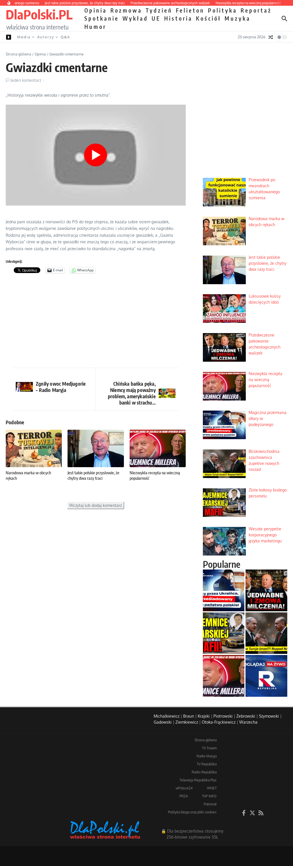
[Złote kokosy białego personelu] (224, 633)
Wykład (135, 18)
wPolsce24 (184, 788)
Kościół (208, 18)
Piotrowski (223, 716)
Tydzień (159, 10)
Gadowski (163, 722)
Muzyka (238, 18)
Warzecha (248, 722)
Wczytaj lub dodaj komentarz (95, 505)
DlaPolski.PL (39, 14)
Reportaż (256, 10)
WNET (212, 788)
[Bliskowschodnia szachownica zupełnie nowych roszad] (266, 633)
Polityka (222, 10)
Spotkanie (101, 18)
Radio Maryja (207, 756)
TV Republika (207, 764)
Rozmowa (126, 10)
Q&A (65, 37)
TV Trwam (209, 748)
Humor (95, 26)
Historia (178, 18)
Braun (188, 716)
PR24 (183, 796)
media (24, 37)
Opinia (95, 10)
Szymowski (269, 716)
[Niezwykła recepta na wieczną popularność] (224, 676)
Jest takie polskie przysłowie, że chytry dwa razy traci (93, 475)
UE (156, 18)
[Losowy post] (270, 37)
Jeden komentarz (26, 80)
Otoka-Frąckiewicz (218, 722)
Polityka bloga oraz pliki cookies (192, 812)
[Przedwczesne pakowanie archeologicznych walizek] (266, 590)
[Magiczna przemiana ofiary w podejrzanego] (224, 590)
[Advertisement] (96, 322)
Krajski (204, 716)
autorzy (45, 37)
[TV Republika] (266, 676)
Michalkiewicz (166, 716)
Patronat (210, 804)
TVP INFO (209, 796)
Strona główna (18, 54)
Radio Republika (204, 772)
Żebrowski (245, 716)
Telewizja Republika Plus (198, 780)
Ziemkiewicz (186, 722)
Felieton (190, 10)
